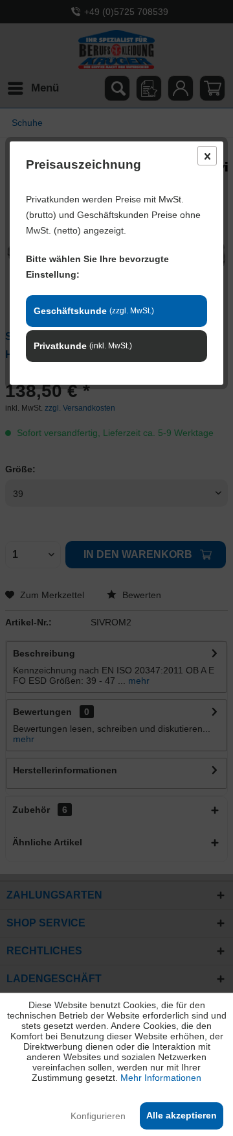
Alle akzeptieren (181, 1115)
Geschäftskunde (94, 311)
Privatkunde (83, 346)
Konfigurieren (98, 1116)
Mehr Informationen (160, 1077)
